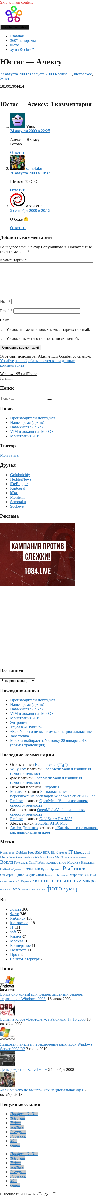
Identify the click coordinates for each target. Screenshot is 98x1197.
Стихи (40, 875)
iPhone (63, 852)
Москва (73, 862)
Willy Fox (18, 769)
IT (70, 74)
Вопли (6, 862)
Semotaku (18, 502)
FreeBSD (35, 852)
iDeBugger (19, 484)
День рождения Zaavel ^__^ (23, 1069)
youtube (73, 857)
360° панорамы (23, 40)
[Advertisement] (38, 624)
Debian (21, 852)
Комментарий (13, 260)
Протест (56, 869)
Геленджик (21, 862)
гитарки (6, 881)
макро (89, 880)
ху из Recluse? (22, 49)
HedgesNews (20, 479)
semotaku (34, 168)
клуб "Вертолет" (23, 881)
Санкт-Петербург (25, 959)
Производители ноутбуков (32, 418)
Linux (4, 857)
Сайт (4, 320)
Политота (18, 950)
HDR (46, 852)
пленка (33, 889)
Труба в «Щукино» (26, 727)
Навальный (88, 862)
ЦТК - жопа (60, 875)
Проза (44, 869)
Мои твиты (9, 455)
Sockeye (17, 506)
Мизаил (16, 791)
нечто (24, 889)
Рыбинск (74, 868)
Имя (5, 301)
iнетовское (83, 74)
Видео (15, 936)
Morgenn (17, 497)
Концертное (56, 862)
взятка (90, 874)
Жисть (5, 78)
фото (54, 888)
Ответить (18, 152)
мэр (16, 888)
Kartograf (17, 488)
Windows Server (44, 857)
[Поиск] (49, 399)
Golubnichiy (20, 475)
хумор (71, 888)
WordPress (61, 857)
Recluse (61, 74)
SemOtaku (15, 857)
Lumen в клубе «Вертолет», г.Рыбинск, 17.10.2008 (43, 1019)
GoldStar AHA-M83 (55, 819)
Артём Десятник (24, 828)
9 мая (4, 852)
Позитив (31, 868)
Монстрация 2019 (25, 436)
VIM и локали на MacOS (32, 431)
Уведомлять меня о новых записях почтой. (42, 338)
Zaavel (82, 857)
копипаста (48, 880)
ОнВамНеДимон (10, 869)
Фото (14, 45)
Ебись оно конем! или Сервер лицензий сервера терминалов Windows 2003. (41, 996)
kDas (14, 493)
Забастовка (19, 736)
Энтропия (18, 722)
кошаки (72, 880)
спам (42, 889)
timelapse (28, 857)
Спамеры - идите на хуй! (17, 875)
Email (6, 311)
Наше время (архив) (27, 422)
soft (13, 932)
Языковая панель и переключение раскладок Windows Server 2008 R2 (52, 793)
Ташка (48, 875)
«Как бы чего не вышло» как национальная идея (51, 731)
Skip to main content (16, 2)
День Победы (37, 862)
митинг (6, 889)
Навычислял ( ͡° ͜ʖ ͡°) (26, 427)
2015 (12, 852)
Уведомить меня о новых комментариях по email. (48, 329)
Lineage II (82, 852)
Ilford (54, 852)
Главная (17, 36)
